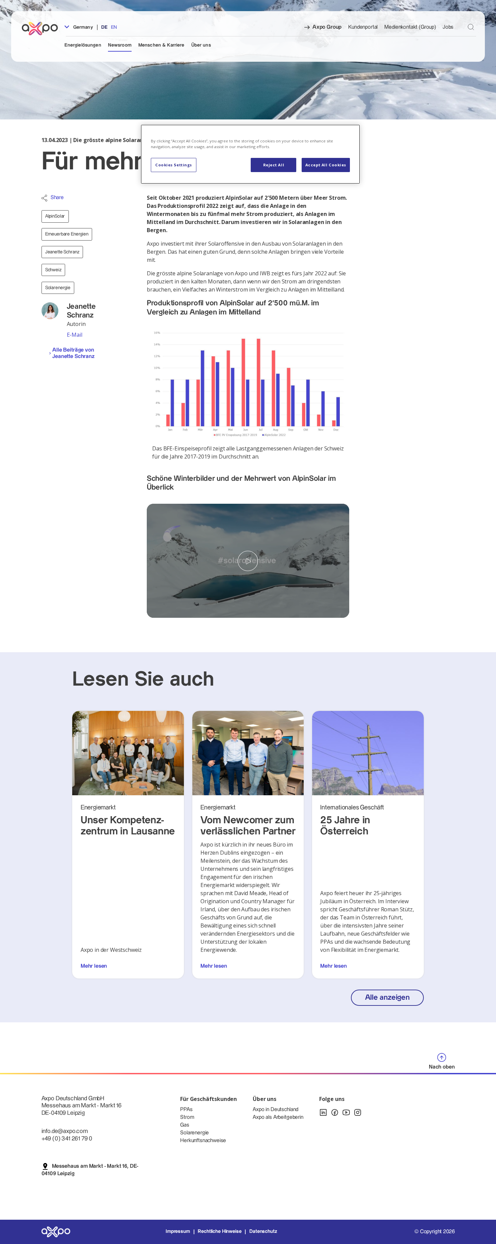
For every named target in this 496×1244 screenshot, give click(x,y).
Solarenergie (58, 287)
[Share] (44, 198)
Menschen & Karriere (161, 45)
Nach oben (442, 1067)
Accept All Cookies (325, 164)
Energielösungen (82, 45)
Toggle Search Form (471, 27)
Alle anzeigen (387, 997)
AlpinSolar (55, 216)
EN (114, 27)
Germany (82, 27)
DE (104, 27)
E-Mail (74, 334)
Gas (184, 1125)
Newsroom (120, 45)
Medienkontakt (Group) (410, 27)
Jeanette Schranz (62, 252)
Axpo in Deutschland (275, 1109)
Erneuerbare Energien (66, 234)
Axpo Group (326, 27)
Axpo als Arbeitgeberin (278, 1117)
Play (248, 561)
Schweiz (53, 270)
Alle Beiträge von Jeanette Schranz (73, 353)
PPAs (186, 1109)
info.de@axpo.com (65, 1131)
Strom (187, 1117)
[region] (250, 154)
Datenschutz (263, 1231)
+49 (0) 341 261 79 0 (67, 1138)
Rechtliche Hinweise (219, 1231)
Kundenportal (363, 27)
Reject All (273, 164)
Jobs (448, 27)
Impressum (178, 1231)
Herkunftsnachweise (203, 1140)
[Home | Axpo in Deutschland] (42, 28)
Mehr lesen (94, 966)
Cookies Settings (173, 164)
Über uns (201, 45)
